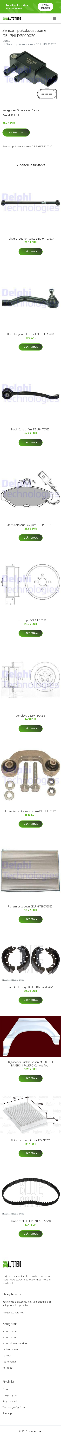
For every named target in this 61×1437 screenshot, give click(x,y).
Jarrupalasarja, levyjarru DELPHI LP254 (30, 525)
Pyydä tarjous (45, 6)
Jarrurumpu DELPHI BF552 (30, 620)
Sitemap (7, 1413)
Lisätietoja (16, 132)
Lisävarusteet (10, 1349)
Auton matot (9, 1337)
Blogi (5, 1389)
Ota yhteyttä (9, 1395)
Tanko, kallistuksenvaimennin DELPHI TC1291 (30, 811)
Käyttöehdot (9, 1401)
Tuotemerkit (24, 110)
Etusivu (6, 40)
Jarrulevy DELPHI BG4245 (31, 715)
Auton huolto (9, 1331)
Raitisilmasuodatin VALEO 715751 (30, 1140)
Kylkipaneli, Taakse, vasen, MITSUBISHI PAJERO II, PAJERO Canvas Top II (30, 1063)
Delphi (35, 110)
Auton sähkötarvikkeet (15, 1343)
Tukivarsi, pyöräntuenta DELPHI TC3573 (30, 238)
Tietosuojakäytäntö (13, 1407)
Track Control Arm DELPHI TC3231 (30, 429)
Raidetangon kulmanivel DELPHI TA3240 (30, 334)
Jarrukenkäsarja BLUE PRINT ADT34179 (30, 987)
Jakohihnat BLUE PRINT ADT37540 (30, 1221)
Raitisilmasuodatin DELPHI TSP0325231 (30, 906)
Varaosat (7, 1367)
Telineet (6, 1355)
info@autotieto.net (13, 1312)
